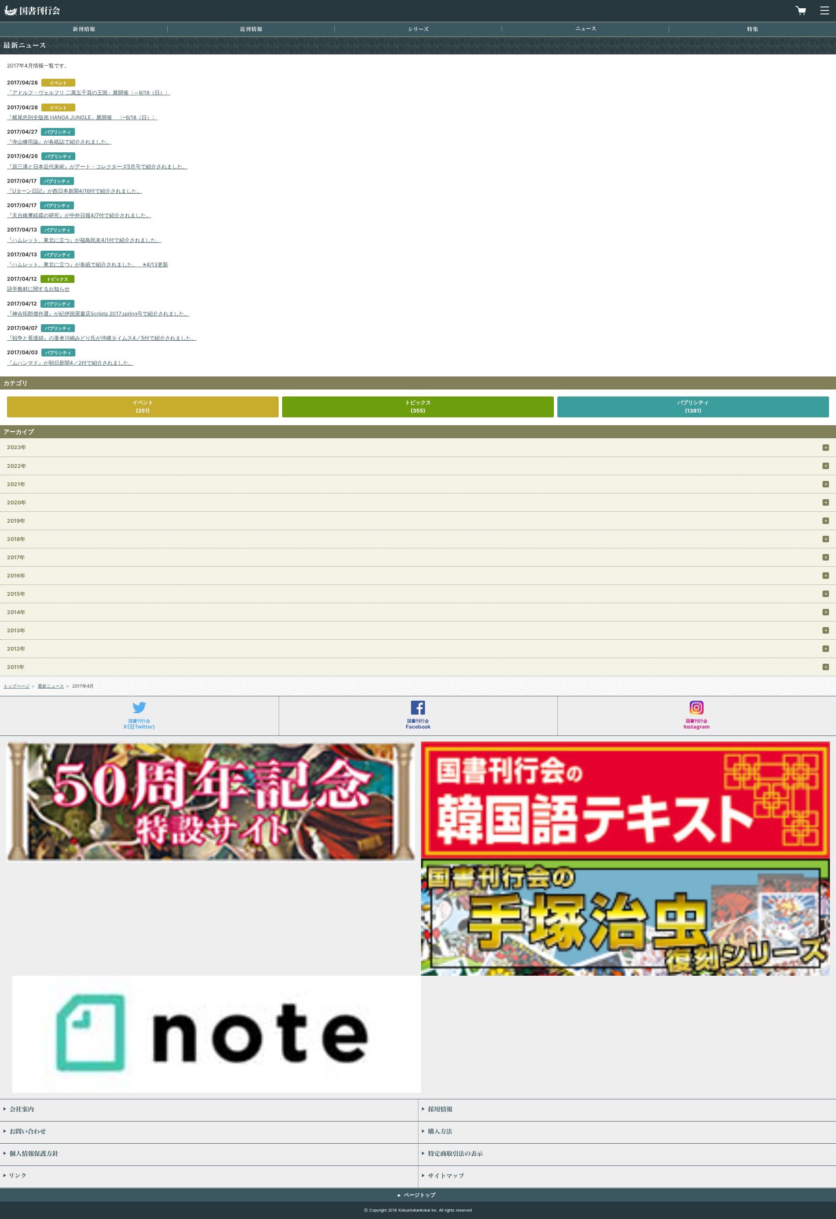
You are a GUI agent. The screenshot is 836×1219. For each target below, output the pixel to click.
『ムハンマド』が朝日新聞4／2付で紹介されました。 (70, 362)
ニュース (586, 28)
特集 (752, 29)
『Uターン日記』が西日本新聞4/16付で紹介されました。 (74, 191)
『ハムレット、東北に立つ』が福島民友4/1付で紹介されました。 (84, 240)
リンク (209, 1177)
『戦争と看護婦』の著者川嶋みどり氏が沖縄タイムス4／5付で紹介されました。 (101, 338)
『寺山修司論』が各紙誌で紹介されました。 (59, 141)
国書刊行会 (31, 10)
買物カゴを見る (801, 10)
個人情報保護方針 (209, 1154)
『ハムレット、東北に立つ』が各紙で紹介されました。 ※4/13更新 (87, 264)
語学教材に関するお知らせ (38, 288)
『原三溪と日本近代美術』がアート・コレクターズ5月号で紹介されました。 (97, 166)
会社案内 (209, 1110)
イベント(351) (142, 406)
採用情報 (627, 1110)
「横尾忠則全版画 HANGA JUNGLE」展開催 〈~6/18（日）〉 (82, 117)
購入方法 (627, 1132)
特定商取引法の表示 (627, 1154)
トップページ (16, 685)
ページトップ (419, 1195)
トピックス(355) (418, 406)
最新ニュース (51, 685)
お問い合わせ (209, 1132)
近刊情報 (251, 29)
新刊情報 (84, 29)
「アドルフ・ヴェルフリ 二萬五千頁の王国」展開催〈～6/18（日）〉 (88, 92)
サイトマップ (627, 1177)
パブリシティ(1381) (693, 406)
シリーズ (418, 29)
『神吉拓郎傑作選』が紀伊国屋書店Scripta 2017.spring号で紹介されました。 (98, 313)
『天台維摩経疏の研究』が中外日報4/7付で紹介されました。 (79, 215)
